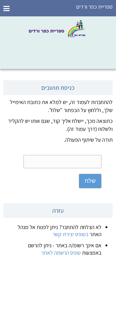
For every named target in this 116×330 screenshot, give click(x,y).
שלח (90, 181)
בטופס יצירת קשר (70, 234)
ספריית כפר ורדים (94, 6)
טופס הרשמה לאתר (61, 252)
